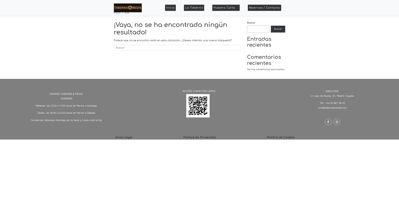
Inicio (170, 7)
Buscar (251, 23)
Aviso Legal (123, 137)
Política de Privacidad (199, 137)
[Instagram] (337, 122)
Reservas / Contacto (264, 7)
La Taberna (194, 7)
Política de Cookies (281, 137)
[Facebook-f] (328, 122)
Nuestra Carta (224, 7)
